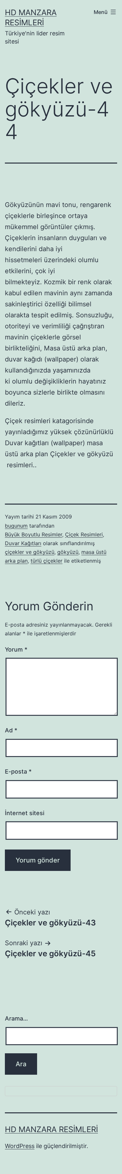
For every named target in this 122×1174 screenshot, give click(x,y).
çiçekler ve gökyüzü (29, 552)
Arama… (16, 1018)
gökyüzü (67, 552)
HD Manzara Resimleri (51, 1129)
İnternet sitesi (24, 813)
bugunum (16, 525)
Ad (11, 730)
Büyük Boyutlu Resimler (33, 534)
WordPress (19, 1146)
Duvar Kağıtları (23, 543)
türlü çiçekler (46, 560)
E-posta (18, 771)
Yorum (16, 649)
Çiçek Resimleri (84, 534)
